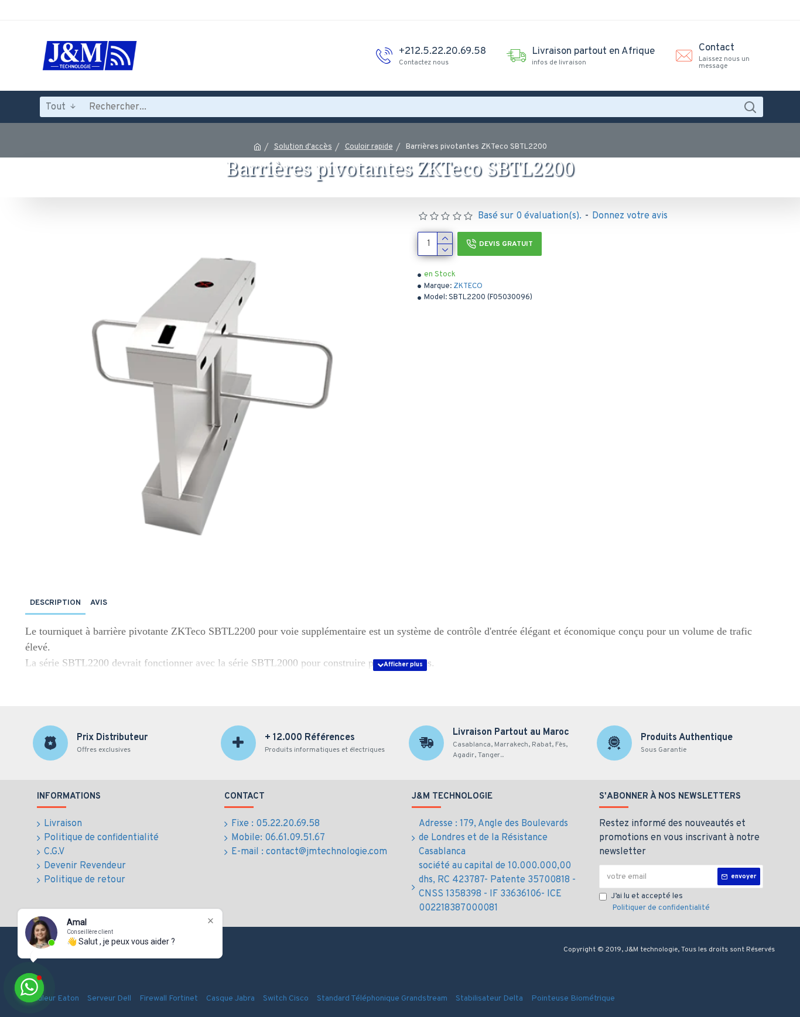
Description (55, 603)
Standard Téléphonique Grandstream (382, 999)
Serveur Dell (109, 999)
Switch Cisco (286, 999)
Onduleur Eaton (51, 999)
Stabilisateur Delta (489, 999)
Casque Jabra (230, 999)
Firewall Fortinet (168, 999)
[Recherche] (750, 107)
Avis (98, 603)
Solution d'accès (303, 147)
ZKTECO (468, 286)
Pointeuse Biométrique (573, 999)
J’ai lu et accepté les (660, 902)
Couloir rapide (369, 147)
